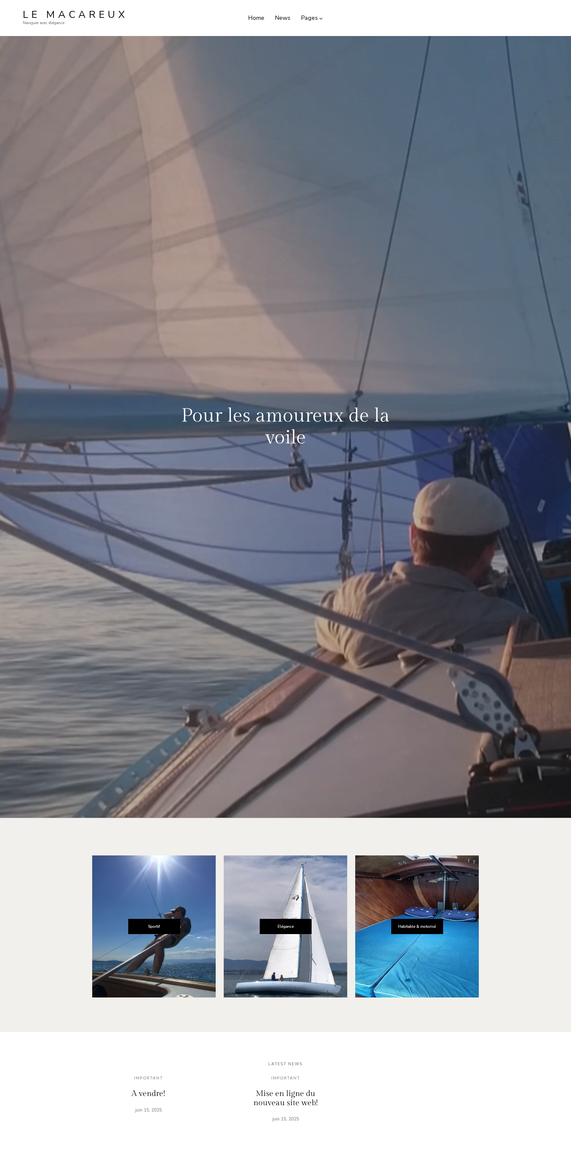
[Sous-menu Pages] (321, 18)
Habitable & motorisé (417, 926)
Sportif (154, 926)
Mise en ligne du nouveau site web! (285, 1098)
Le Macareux (75, 14)
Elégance (286, 926)
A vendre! (148, 1093)
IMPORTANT (148, 1078)
